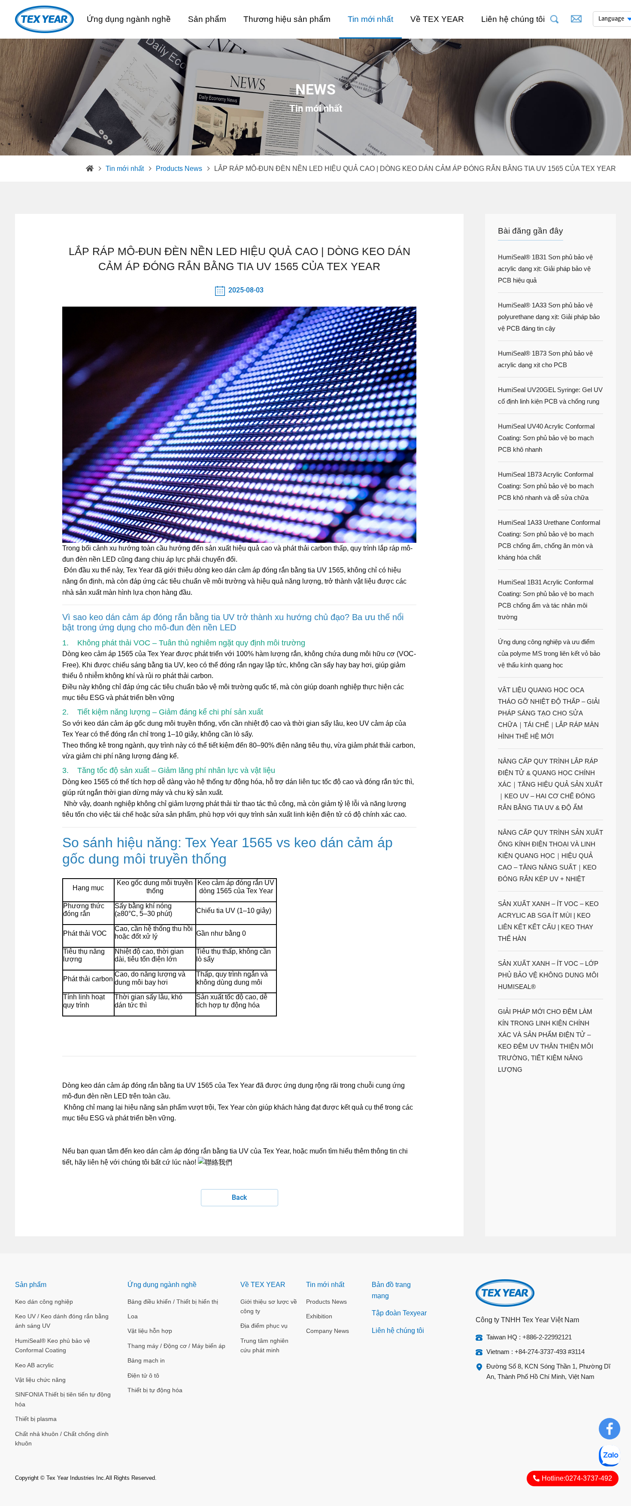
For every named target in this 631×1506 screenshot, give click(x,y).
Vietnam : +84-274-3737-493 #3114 (535, 1351)
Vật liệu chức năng (40, 1379)
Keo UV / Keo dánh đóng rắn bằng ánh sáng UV (62, 1321)
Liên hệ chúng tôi (513, 19)
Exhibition (319, 1316)
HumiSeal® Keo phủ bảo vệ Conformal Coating (52, 1345)
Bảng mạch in (146, 1360)
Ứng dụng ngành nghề (129, 19)
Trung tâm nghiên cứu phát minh (264, 1345)
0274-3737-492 (577, 1478)
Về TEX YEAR (437, 19)
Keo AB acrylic (34, 1365)
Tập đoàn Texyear (399, 1313)
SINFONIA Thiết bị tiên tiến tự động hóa (63, 1399)
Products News (179, 168)
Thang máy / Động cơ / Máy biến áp (176, 1345)
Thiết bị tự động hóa (154, 1390)
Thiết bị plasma (36, 1418)
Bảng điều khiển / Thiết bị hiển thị (172, 1301)
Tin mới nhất (370, 19)
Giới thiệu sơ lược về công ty (268, 1306)
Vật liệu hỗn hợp (149, 1330)
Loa (132, 1316)
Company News (327, 1330)
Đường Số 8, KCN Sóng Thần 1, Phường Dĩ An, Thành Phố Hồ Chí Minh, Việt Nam (548, 1371)
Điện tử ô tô (143, 1375)
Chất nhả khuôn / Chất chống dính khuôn (62, 1438)
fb (609, 1423)
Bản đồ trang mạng (391, 1290)
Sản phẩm (207, 19)
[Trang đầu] (90, 168)
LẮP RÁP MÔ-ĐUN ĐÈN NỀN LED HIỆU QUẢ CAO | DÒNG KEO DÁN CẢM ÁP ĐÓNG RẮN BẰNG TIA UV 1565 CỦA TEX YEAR (415, 168)
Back (239, 1197)
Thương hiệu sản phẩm (287, 19)
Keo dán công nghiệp (44, 1301)
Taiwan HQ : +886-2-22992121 (529, 1337)
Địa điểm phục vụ (264, 1325)
